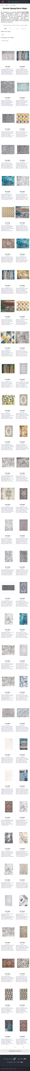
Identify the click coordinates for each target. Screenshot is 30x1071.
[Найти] (8, 1)
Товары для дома (4, 40)
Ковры (2, 34)
